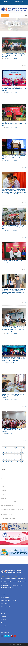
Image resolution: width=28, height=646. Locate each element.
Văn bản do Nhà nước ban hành (8, 505)
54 (14, 461)
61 (11, 464)
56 (20, 461)
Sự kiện (2, 486)
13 (11, 450)
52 (9, 461)
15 (17, 450)
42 (3, 459)
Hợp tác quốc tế (4, 603)
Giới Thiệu (3, 613)
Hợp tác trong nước (5, 606)
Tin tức (16, 24)
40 (20, 457)
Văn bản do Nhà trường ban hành (8, 501)
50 (3, 461)
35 (6, 457)
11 (6, 450)
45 (11, 459)
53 (11, 461)
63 (17, 464)
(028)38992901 (8, 1)
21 (11, 452)
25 (22, 452)
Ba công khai (4, 625)
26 (3, 454)
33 (22, 454)
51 (6, 461)
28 (9, 454)
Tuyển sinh (5, 15)
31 (17, 454)
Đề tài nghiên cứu (5, 597)
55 (17, 461)
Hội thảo (3, 594)
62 (14, 464)
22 (14, 452)
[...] (2, 61)
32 (20, 454)
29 (11, 454)
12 (9, 450)
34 (3, 457)
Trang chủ (11, 24)
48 (20, 459)
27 (6, 454)
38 (14, 457)
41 (22, 457)
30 (14, 454)
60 (9, 464)
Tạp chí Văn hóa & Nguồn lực (7, 514)
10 (3, 450)
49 (22, 459)
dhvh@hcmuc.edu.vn (19, 1)
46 (14, 459)
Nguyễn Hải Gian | (8, 58)
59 (6, 464)
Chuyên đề (3, 498)
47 (17, 459)
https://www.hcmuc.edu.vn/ (9, 587)
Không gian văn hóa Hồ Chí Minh (8, 518)
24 (20, 452)
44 (9, 459)
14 (14, 450)
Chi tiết (23, 65)
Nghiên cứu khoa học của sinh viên (8, 600)
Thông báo (3, 494)
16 (20, 450)
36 (9, 457)
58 (3, 464)
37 (11, 457)
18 (3, 452)
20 (9, 452)
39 (17, 457)
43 (6, 459)
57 (22, 461)
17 (22, 450)
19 (6, 452)
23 (17, 452)
